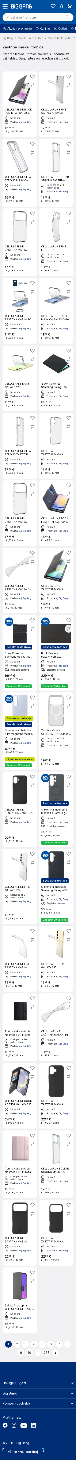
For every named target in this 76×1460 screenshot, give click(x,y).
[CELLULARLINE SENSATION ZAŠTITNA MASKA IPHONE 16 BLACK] (20, 809)
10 (29, 1352)
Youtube (23, 1425)
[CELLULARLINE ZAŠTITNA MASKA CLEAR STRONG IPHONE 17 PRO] (20, 513)
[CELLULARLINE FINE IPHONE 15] (56, 242)
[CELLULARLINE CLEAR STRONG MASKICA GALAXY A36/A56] (20, 172)
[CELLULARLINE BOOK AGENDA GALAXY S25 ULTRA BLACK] (20, 1095)
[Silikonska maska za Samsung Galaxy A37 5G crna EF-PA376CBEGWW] (56, 886)
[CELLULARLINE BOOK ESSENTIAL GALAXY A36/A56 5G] (20, 104)
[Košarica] (69, 6)
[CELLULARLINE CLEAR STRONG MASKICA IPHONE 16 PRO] (56, 1164)
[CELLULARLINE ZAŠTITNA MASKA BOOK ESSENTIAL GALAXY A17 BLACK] (56, 580)
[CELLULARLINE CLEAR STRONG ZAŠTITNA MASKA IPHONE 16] (20, 445)
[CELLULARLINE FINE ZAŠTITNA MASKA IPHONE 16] (20, 958)
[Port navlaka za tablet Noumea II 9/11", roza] (20, 1164)
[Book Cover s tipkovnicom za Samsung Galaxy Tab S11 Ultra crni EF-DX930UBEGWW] (56, 652)
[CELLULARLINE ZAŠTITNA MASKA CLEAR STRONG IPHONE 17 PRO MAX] (20, 242)
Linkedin (33, 1425)
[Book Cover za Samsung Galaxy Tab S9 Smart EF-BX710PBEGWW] (20, 652)
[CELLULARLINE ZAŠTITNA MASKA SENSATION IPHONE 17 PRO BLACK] (20, 1232)
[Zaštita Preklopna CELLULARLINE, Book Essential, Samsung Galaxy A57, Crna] (20, 1300)
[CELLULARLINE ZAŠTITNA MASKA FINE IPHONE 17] (20, 580)
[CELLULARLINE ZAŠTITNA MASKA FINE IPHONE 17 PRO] (56, 1027)
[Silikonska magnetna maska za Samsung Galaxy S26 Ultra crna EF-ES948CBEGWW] (56, 809)
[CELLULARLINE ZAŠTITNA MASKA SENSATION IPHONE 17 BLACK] (56, 1095)
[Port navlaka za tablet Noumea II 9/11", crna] (20, 1027)
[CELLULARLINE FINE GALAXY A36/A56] (56, 104)
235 (46, 1352)
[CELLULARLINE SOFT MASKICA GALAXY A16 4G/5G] (56, 310)
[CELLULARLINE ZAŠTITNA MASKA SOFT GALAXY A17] (20, 310)
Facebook (5, 1425)
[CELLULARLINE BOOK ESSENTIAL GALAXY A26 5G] (56, 513)
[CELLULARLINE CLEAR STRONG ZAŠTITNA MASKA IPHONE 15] (56, 172)
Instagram (13, 1425)
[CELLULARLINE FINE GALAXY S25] (56, 958)
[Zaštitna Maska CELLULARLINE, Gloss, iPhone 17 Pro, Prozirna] (56, 731)
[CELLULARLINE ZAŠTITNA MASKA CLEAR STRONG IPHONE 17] (56, 445)
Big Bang (27, 122)
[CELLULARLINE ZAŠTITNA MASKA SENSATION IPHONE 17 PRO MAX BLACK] (56, 1232)
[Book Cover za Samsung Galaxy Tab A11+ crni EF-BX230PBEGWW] (56, 378)
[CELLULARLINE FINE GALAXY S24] (20, 886)
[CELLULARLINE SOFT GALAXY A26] (20, 378)
